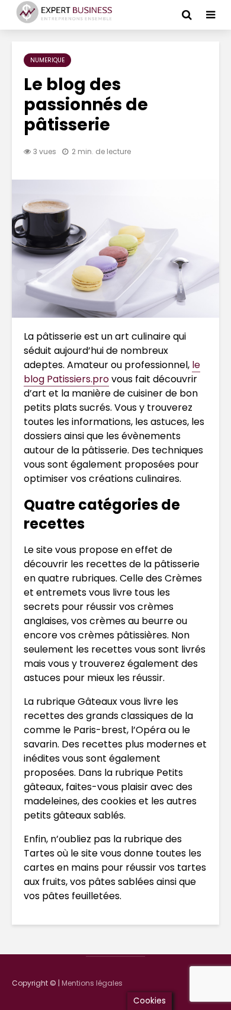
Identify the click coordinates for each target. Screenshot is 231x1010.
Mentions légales (92, 983)
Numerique (47, 60)
